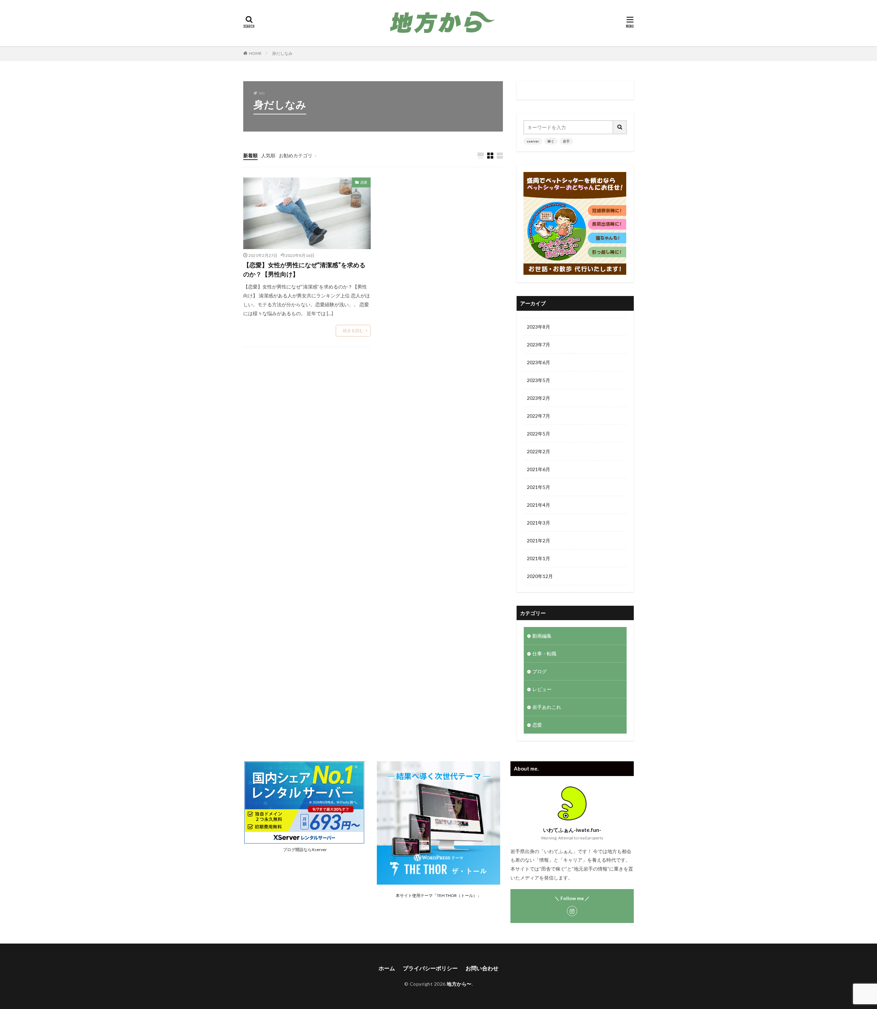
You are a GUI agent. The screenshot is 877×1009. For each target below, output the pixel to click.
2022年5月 (538, 433)
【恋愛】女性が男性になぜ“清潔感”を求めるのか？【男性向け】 (304, 269)
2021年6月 (538, 469)
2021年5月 (538, 487)
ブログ (539, 671)
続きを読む (353, 330)
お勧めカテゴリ (295, 155)
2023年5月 (538, 380)
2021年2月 (538, 540)
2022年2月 (538, 451)
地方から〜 (459, 984)
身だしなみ (282, 53)
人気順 (268, 155)
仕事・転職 (544, 653)
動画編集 (542, 636)
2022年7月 (538, 416)
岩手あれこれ (546, 707)
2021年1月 (538, 558)
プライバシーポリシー (430, 968)
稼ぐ (550, 141)
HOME (255, 53)
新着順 (250, 155)
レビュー (542, 689)
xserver (533, 141)
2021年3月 (538, 523)
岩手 (566, 141)
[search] (620, 127)
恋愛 (363, 182)
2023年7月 (538, 344)
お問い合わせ (482, 968)
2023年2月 (538, 398)
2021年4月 (538, 505)
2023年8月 (538, 327)
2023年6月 (538, 362)
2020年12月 (540, 576)
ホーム (387, 968)
